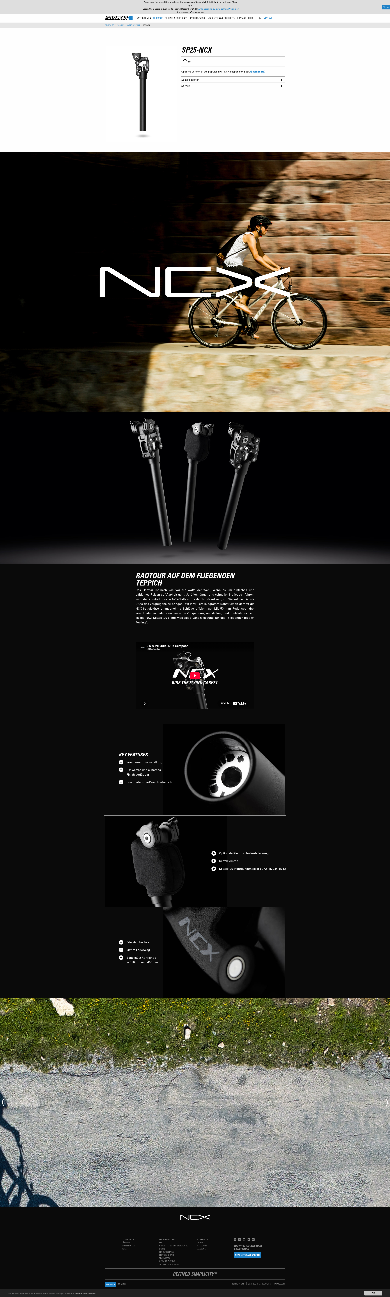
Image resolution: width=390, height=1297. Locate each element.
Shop (250, 18)
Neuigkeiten (202, 1239)
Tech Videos (164, 1258)
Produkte (120, 25)
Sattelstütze (128, 1245)
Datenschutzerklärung (259, 1283)
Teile (124, 1248)
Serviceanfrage (166, 1255)
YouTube (201, 1242)
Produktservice (166, 1252)
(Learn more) (257, 71)
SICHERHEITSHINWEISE (169, 1264)
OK (373, 1293)
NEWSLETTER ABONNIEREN (247, 1255)
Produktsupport (167, 1239)
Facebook (201, 1248)
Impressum (279, 1283)
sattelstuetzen (133, 25)
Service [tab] (185, 85)
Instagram (202, 1245)
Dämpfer (126, 1242)
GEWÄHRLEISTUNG (167, 1261)
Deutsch (268, 17)
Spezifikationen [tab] (190, 79)
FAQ (161, 1242)
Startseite (109, 25)
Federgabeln (128, 1239)
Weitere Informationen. (86, 1293)
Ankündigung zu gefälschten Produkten (218, 8)
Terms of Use (238, 1283)
